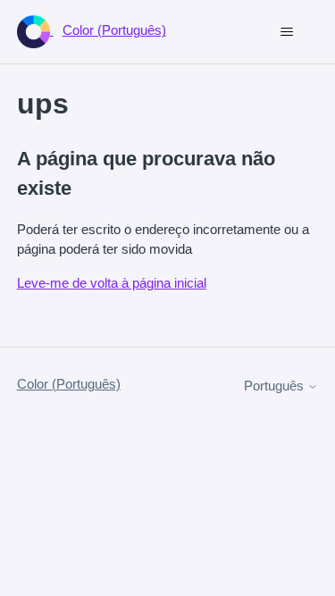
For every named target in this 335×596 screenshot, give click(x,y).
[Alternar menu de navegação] (286, 32)
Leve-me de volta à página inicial (111, 282)
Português (275, 385)
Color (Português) (69, 383)
